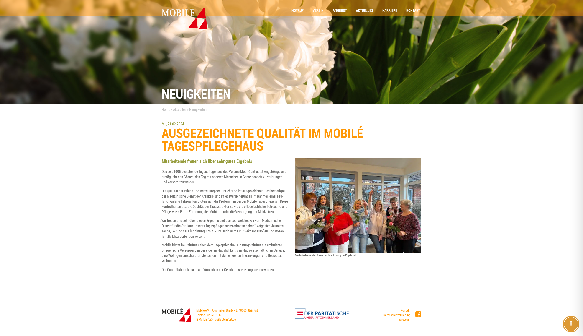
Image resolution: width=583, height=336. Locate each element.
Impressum (403, 319)
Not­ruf (298, 10)
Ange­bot (340, 10)
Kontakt (405, 310)
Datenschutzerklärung (396, 315)
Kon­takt (413, 10)
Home (166, 109)
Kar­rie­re (389, 10)
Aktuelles (179, 109)
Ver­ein (318, 10)
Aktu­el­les (364, 10)
